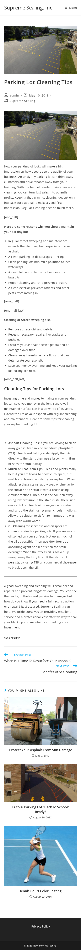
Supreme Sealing (22, 101)
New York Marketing (44, 945)
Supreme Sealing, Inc (28, 7)
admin (14, 95)
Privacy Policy (40, 926)
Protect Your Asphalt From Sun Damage (40, 750)
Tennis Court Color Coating (40, 891)
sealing (15, 638)
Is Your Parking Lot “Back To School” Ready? (40, 809)
